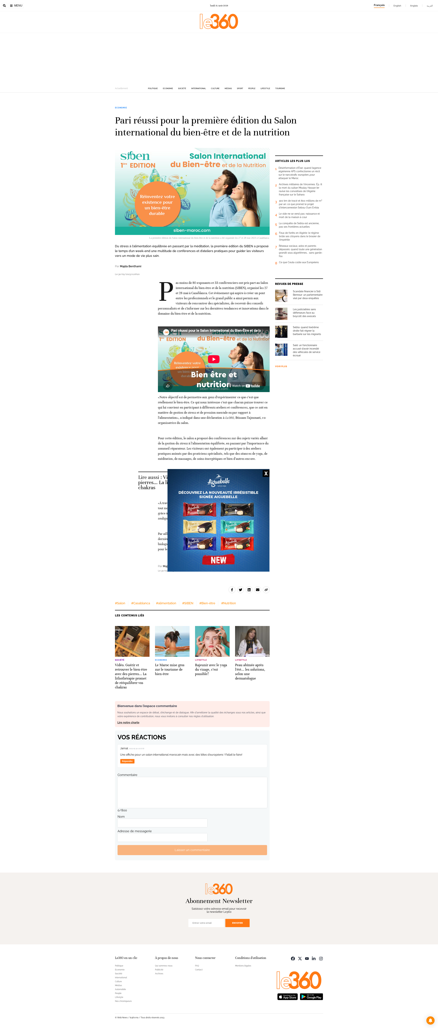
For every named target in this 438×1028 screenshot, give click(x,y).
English (397, 5)
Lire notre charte (128, 722)
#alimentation (166, 603)
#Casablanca (140, 603)
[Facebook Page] (293, 958)
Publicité (159, 969)
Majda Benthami (130, 266)
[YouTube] (307, 958)
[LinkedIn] (314, 958)
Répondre (127, 761)
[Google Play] (311, 996)
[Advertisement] (219, 58)
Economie (168, 88)
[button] (430, 1020)
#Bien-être (207, 603)
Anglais (414, 5)
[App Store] (287, 996)
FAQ (197, 966)
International (198, 88)
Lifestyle (265, 88)
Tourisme (280, 88)
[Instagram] (321, 958)
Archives (159, 973)
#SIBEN (187, 603)
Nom (121, 816)
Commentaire (127, 775)
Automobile (120, 989)
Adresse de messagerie (135, 831)
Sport (240, 88)
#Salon (120, 603)
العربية (430, 5)
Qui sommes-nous (163, 966)
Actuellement (121, 88)
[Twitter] (300, 958)
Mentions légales (243, 966)
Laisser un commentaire (192, 850)
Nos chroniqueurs (123, 1001)
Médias (228, 88)
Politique (153, 88)
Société (182, 88)
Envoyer (237, 923)
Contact (199, 969)
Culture (215, 88)
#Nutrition (228, 603)
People (251, 88)
